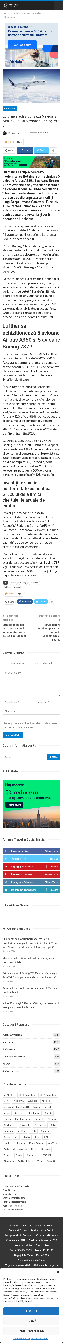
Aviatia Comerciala (12, 1034)
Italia (37, 1137)
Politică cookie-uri (21, 1338)
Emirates (8, 1131)
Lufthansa (34, 583)
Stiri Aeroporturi (11, 1071)
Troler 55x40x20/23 (21, 1250)
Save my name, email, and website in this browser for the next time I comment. (31, 725)
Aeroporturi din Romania (19, 1235)
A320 (6, 1101)
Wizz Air (51, 1161)
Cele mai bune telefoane (31, 1260)
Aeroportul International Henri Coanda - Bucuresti (27, 1107)
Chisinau (52, 1119)
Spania (19, 1155)
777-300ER (9, 1095)
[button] (57, 1272)
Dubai (53, 1125)
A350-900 (32, 1101)
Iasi (16, 1137)
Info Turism (8, 1042)
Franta (33, 1131)
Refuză (31, 1320)
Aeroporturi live (23, 1245)
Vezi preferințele (31, 1330)
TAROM (47, 1155)
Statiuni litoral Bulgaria (14, 1197)
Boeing (23, 583)
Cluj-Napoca (10, 1125)
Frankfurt (21, 1131)
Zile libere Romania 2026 (42, 1240)
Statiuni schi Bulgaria (45, 1265)
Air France (19, 1113)
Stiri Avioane (10, 108)
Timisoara (9, 1161)
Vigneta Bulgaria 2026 (17, 1265)
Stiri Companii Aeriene (14, 1056)
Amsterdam (34, 1113)
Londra (7, 1143)
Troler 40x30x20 (44, 1250)
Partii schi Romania (12, 1205)
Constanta (25, 1125)
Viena (40, 1161)
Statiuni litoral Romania (14, 1201)
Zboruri (6, 1063)
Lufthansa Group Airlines (14, 587)
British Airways (22, 1119)
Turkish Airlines (25, 1161)
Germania (45, 1131)
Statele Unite (33, 1155)
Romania (45, 1149)
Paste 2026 (42, 1255)
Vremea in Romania (47, 1235)
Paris (6, 1149)
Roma (34, 1149)
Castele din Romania (13, 1209)
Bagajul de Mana (23, 1255)
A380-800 (46, 1101)
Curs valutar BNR (15, 1240)
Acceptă (31, 1311)
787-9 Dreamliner (48, 1095)
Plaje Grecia (9, 1190)
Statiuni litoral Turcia (42, 1230)
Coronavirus (40, 1125)
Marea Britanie (36, 1143)
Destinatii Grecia (18, 1230)
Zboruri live (42, 1245)
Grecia (7, 1137)
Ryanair (7, 1155)
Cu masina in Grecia (41, 1225)
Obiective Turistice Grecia (16, 1186)
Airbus (13, 583)
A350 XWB (18, 1101)
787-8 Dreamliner (27, 1095)
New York (52, 1143)
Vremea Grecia (18, 1225)
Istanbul (26, 1137)
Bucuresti (39, 1119)
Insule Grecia (9, 1194)
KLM (46, 1137)
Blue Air (48, 1113)
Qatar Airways (20, 1149)
